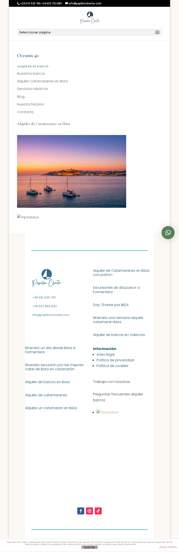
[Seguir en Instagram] (89, 510)
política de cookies (84, 544)
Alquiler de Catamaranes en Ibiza (43, 123)
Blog (20, 96)
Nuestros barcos (31, 73)
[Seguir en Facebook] (80, 510)
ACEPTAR (89, 547)
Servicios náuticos (32, 88)
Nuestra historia (30, 104)
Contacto (25, 111)
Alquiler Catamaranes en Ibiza (42, 81)
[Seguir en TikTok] (98, 510)
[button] (168, 232)
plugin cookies (168, 547)
